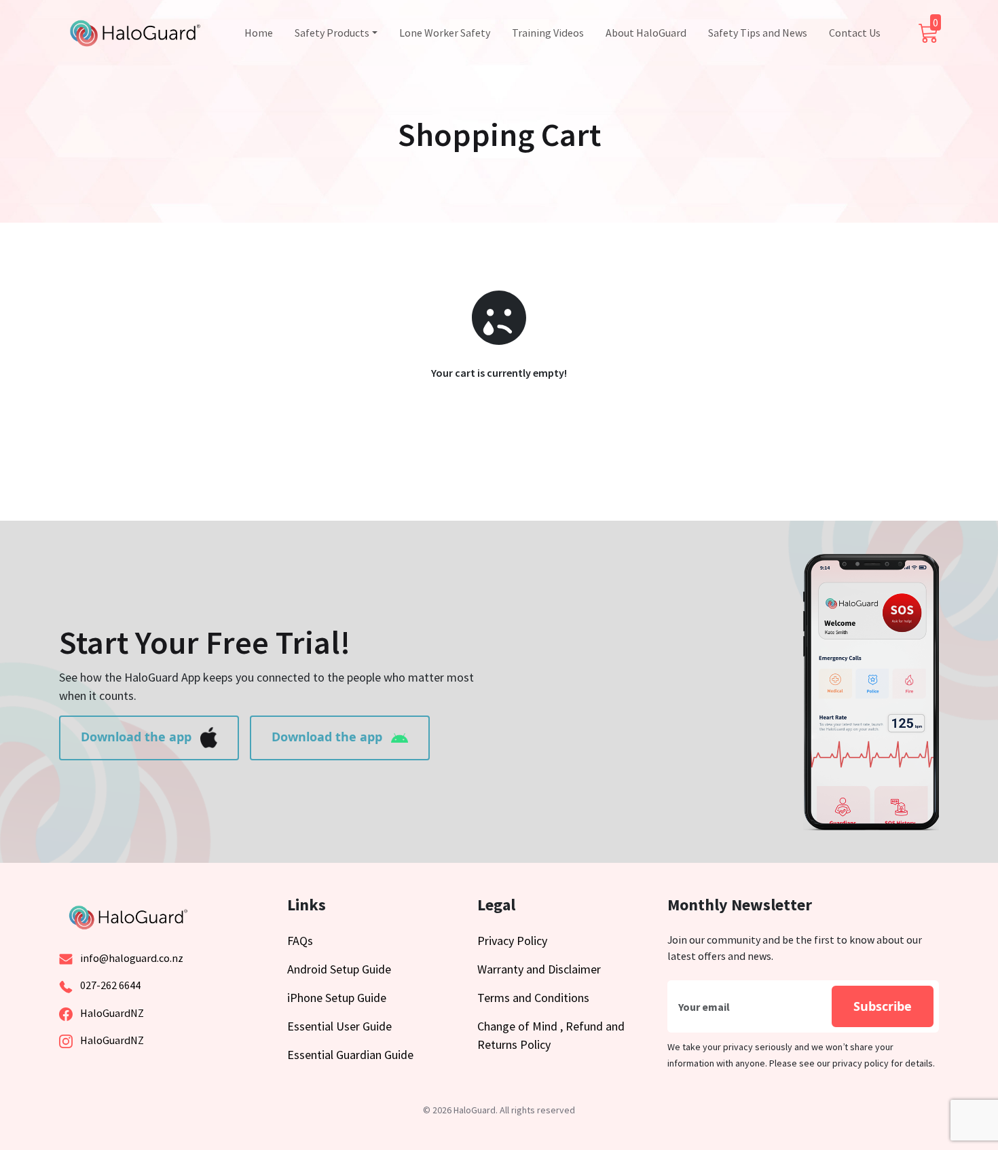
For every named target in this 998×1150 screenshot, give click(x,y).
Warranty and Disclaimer (539, 969)
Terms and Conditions (533, 997)
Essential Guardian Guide (350, 1054)
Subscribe (882, 1006)
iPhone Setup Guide (336, 997)
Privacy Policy (512, 940)
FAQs (300, 940)
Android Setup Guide (339, 969)
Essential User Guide (339, 1026)
